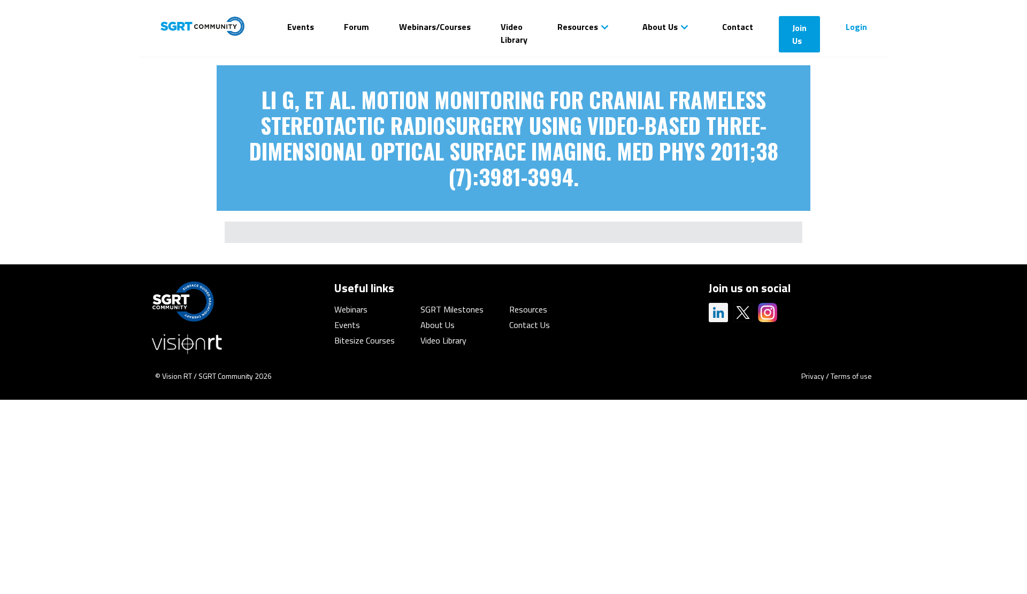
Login (856, 26)
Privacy (812, 376)
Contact (737, 26)
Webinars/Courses (435, 26)
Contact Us (529, 324)
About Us (660, 26)
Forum (356, 26)
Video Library (514, 33)
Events (300, 26)
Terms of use (851, 376)
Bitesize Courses (364, 340)
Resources (577, 26)
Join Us (799, 34)
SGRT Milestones (452, 309)
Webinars (350, 309)
